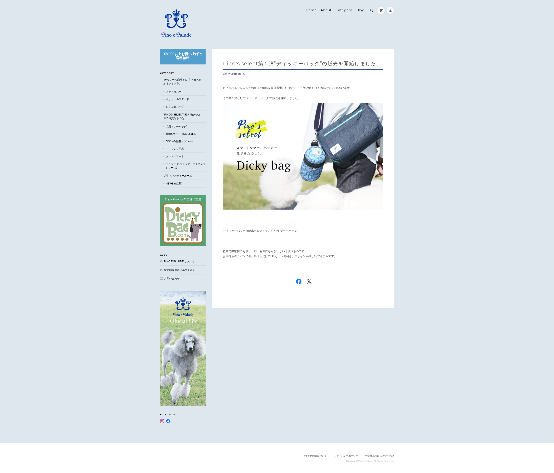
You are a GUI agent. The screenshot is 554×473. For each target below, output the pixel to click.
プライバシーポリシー (346, 455)
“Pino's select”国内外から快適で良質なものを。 (181, 116)
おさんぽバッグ (175, 106)
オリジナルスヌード (177, 99)
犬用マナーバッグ (176, 126)
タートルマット (175, 156)
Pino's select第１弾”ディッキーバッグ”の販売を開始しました (299, 63)
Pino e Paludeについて (179, 261)
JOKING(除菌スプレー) (179, 141)
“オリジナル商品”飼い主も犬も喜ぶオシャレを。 (182, 81)
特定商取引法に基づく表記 (179, 269)
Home (311, 10)
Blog (360, 10)
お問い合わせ (172, 278)
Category (344, 10)
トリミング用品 (175, 148)
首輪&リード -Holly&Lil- (181, 133)
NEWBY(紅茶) (174, 183)
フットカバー (173, 91)
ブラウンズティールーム (177, 175)
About (326, 10)
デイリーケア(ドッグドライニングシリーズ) (186, 165)
